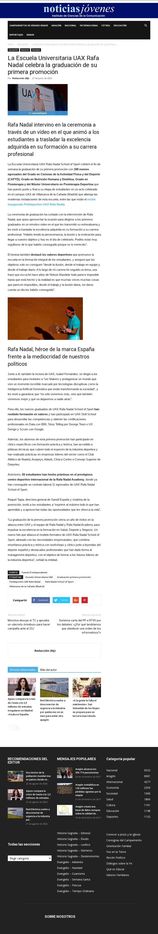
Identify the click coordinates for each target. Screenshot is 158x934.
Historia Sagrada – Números (74, 850)
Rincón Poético (115, 857)
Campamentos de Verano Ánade (28, 25)
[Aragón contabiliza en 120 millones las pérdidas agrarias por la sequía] (64, 788)
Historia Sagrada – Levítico (73, 844)
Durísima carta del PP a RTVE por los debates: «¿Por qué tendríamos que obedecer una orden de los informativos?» (79, 626)
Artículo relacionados (23, 669)
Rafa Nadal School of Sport (59, 581)
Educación (120, 25)
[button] (145, 25)
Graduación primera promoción (74, 577)
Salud (109, 799)
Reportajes (16, 34)
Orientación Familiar (118, 846)
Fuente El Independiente (34, 572)
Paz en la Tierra (116, 852)
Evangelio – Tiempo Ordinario (75, 891)
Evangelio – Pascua (69, 885)
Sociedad (36, 49)
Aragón (56, 25)
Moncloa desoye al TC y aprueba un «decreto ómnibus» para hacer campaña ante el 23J (29, 624)
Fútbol (106, 25)
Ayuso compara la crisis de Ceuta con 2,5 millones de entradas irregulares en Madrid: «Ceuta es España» (21, 707)
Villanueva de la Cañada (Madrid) (27, 586)
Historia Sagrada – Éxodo (73, 839)
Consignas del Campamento (124, 840)
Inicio (10, 44)
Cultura (110, 805)
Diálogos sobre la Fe (119, 863)
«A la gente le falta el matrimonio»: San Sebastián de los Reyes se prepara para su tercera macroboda (86, 708)
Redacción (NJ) (20, 78)
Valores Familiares (117, 875)
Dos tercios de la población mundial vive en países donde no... (38, 776)
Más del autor (48, 669)
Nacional (70, 25)
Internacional (89, 25)
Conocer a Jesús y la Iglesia (123, 834)
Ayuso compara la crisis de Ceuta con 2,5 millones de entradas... (38, 794)
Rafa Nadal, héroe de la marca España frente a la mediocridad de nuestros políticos (51, 356)
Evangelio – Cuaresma (71, 873)
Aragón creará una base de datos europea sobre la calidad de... (87, 810)
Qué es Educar (115, 869)
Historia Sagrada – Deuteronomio (78, 856)
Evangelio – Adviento (70, 862)
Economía (112, 787)
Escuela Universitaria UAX (39, 577)
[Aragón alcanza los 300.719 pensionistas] (64, 772)
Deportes (112, 816)
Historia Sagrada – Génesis (74, 833)
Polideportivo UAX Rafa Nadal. (25, 581)
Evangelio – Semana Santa (73, 879)
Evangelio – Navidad (69, 868)
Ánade (30, 34)
